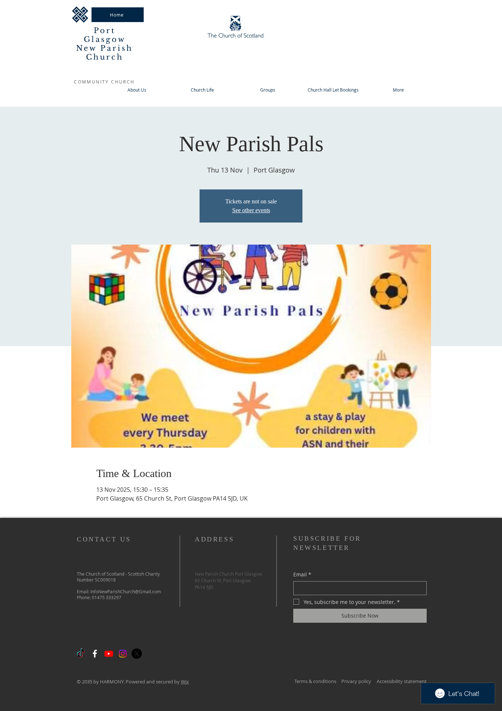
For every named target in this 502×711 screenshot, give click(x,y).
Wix (185, 681)
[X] (137, 653)
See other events (251, 210)
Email (302, 574)
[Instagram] (123, 653)
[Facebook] (95, 653)
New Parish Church (104, 52)
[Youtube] (109, 653)
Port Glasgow (105, 35)
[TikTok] (81, 653)
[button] (267, 90)
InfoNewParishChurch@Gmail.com (125, 591)
